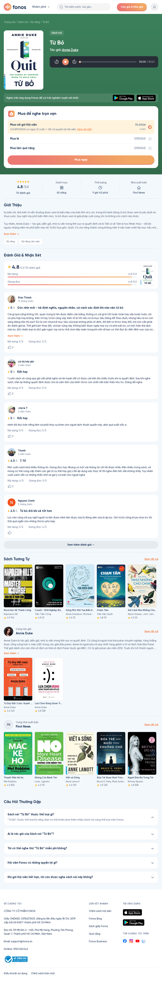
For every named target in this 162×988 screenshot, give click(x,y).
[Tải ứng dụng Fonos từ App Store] (132, 912)
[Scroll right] (153, 586)
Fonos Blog (95, 918)
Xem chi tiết (84, 129)
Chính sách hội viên (100, 911)
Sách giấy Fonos (98, 926)
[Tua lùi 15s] (56, 62)
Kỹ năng (35, 22)
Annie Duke (70, 50)
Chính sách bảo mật (43, 973)
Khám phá (39, 6)
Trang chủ (10, 22)
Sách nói (23, 22)
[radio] (81, 127)
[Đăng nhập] (154, 7)
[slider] (108, 62)
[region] (81, 188)
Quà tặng (94, 933)
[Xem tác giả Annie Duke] (8, 631)
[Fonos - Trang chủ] (15, 7)
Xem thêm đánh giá (79, 544)
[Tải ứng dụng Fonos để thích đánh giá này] (9, 533)
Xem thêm (10, 234)
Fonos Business (98, 941)
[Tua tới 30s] (74, 62)
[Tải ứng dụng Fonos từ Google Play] (133, 922)
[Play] (65, 62)
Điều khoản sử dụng (15, 973)
